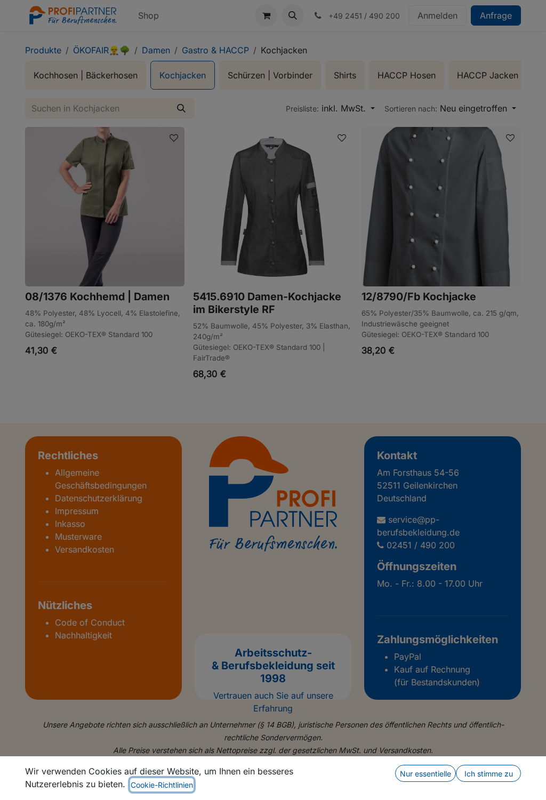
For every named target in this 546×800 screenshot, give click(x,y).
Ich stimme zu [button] (488, 773)
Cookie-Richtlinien (162, 784)
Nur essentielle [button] (425, 773)
